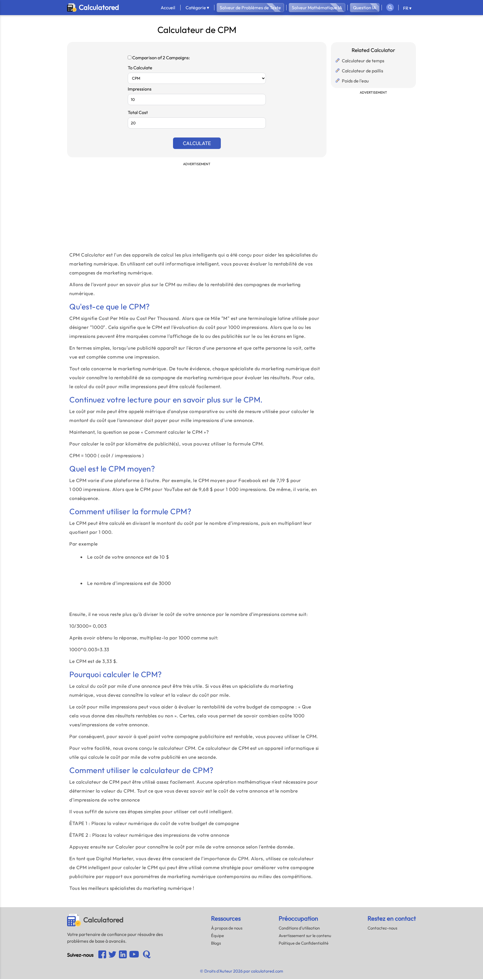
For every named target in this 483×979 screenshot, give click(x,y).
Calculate (197, 143)
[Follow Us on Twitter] (112, 955)
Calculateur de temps (363, 60)
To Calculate (140, 67)
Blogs (216, 943)
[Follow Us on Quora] (146, 955)
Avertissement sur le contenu (305, 935)
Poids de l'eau (355, 81)
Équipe (217, 935)
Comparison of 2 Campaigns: (160, 57)
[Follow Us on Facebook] (102, 954)
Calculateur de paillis (362, 71)
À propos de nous (226, 928)
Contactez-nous (382, 928)
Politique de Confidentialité (303, 943)
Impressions (139, 89)
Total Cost (138, 112)
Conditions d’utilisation (299, 928)
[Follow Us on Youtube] (123, 954)
